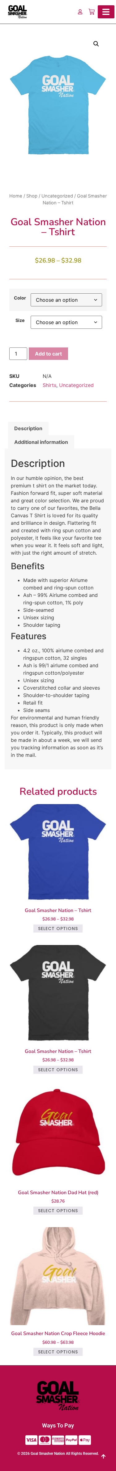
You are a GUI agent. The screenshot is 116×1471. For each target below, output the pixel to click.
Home (15, 196)
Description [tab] (28, 428)
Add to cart (48, 354)
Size (20, 320)
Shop (31, 196)
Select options (58, 928)
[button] (96, 43)
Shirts (49, 385)
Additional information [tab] (41, 442)
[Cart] (91, 11)
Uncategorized (57, 196)
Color (20, 298)
